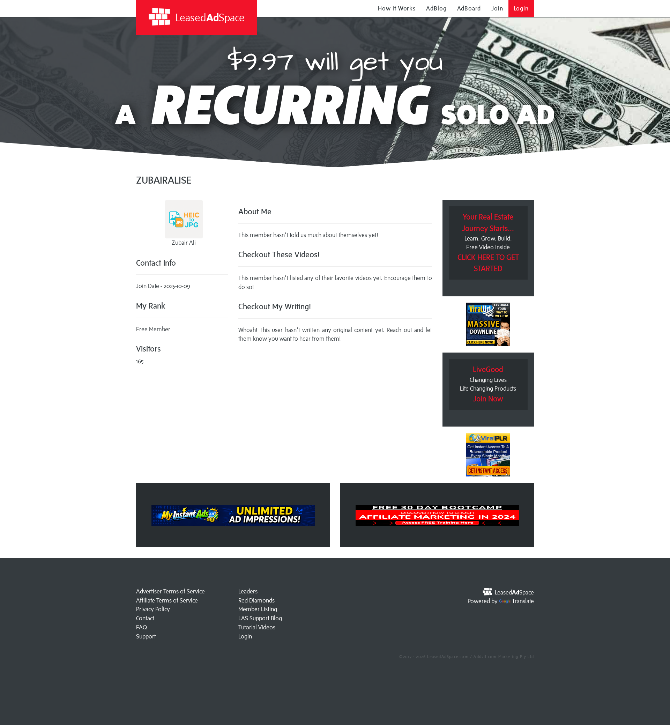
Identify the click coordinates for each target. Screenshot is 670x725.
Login (521, 8)
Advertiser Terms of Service (170, 591)
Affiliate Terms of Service (167, 600)
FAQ (141, 627)
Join (497, 8)
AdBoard (469, 8)
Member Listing (257, 609)
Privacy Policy (153, 609)
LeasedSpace (209, 17)
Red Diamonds (256, 600)
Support (146, 636)
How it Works (397, 8)
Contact (145, 618)
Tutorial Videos (256, 627)
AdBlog (436, 8)
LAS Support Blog (260, 618)
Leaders (248, 591)
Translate (523, 601)
